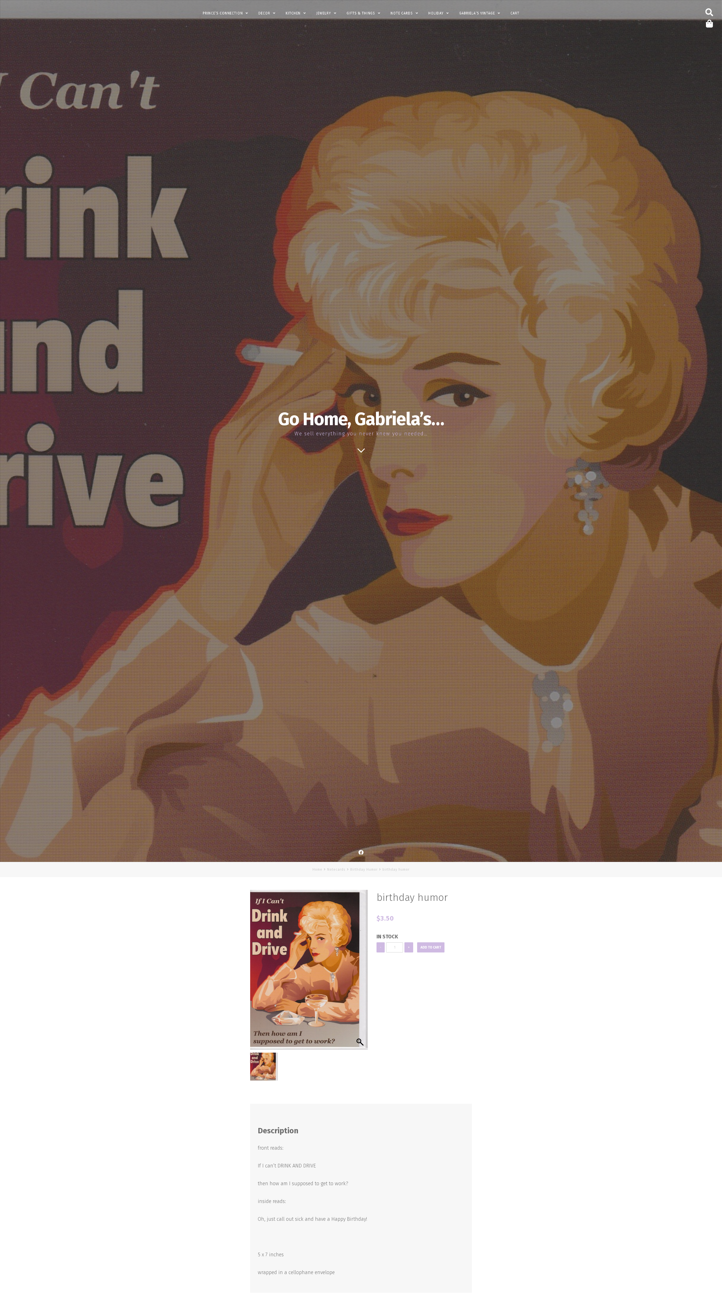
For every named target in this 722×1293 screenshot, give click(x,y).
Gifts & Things (361, 13)
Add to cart (431, 947)
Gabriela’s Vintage (477, 13)
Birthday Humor (364, 869)
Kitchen (293, 13)
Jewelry (323, 13)
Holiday (436, 13)
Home (317, 869)
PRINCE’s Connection (223, 13)
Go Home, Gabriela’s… (361, 419)
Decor (264, 13)
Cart (515, 13)
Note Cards (402, 13)
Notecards (336, 869)
